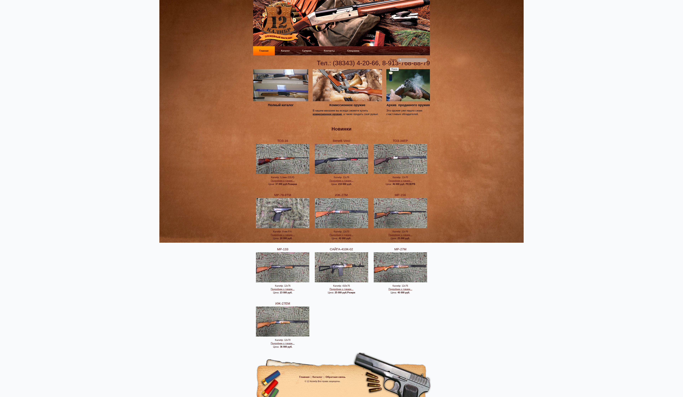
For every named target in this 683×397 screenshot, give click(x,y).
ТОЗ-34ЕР (400, 141)
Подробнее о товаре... (283, 180)
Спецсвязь (353, 50)
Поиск (393, 59)
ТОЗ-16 (282, 141)
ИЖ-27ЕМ (282, 303)
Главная (264, 50)
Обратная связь (335, 376)
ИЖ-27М (341, 195)
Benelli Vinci (341, 141)
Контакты (329, 50)
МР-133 (282, 249)
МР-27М (400, 249)
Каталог (285, 50)
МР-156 (400, 195)
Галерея (306, 50)
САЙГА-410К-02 (341, 249)
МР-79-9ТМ (282, 195)
